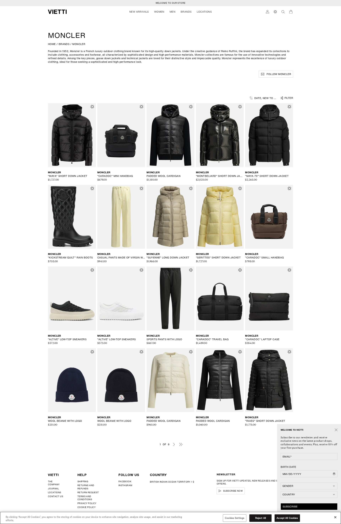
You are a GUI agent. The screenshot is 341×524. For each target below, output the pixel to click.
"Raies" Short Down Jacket (265, 421)
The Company (54, 483)
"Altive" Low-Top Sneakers (67, 339)
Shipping (82, 481)
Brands (186, 12)
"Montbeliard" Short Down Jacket (220, 176)
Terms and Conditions (84, 498)
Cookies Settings (234, 518)
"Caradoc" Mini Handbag (115, 176)
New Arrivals (139, 12)
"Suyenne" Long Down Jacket (168, 257)
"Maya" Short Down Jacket (67, 176)
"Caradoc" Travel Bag (212, 339)
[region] (170, 518)
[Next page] (174, 444)
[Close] (336, 430)
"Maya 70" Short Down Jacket (267, 176)
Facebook (124, 481)
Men (172, 12)
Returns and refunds (85, 487)
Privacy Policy (86, 503)
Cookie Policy (86, 507)
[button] (139, 12)
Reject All (260, 518)
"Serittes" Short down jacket (218, 257)
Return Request (88, 492)
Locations (54, 492)
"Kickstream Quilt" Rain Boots (70, 257)
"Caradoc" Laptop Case (262, 339)
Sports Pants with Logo (164, 339)
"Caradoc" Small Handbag (264, 257)
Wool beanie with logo (65, 421)
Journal (53, 488)
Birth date (288, 467)
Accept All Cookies (287, 518)
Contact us (55, 496)
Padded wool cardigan (163, 176)
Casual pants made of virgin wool (121, 257)
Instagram (125, 485)
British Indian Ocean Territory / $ (172, 481)
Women (159, 12)
